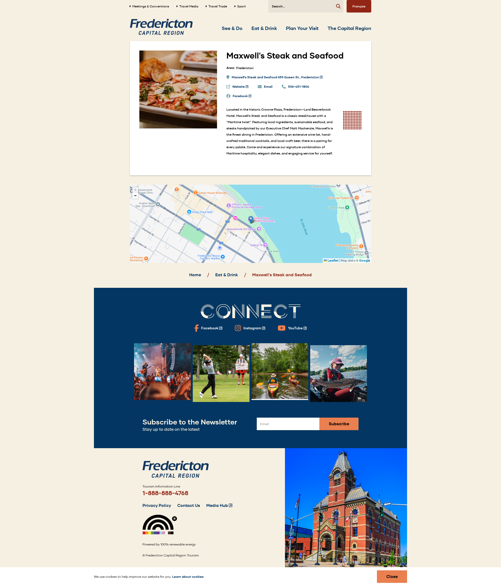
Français (358, 6)
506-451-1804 (298, 87)
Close (392, 576)
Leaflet (333, 260)
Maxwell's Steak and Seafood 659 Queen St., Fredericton (277, 77)
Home (195, 274)
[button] (250, 220)
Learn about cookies (188, 577)
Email (268, 87)
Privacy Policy (156, 505)
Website (240, 87)
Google (364, 260)
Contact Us (188, 505)
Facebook (242, 96)
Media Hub (219, 505)
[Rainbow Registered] (159, 533)
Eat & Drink (226, 274)
